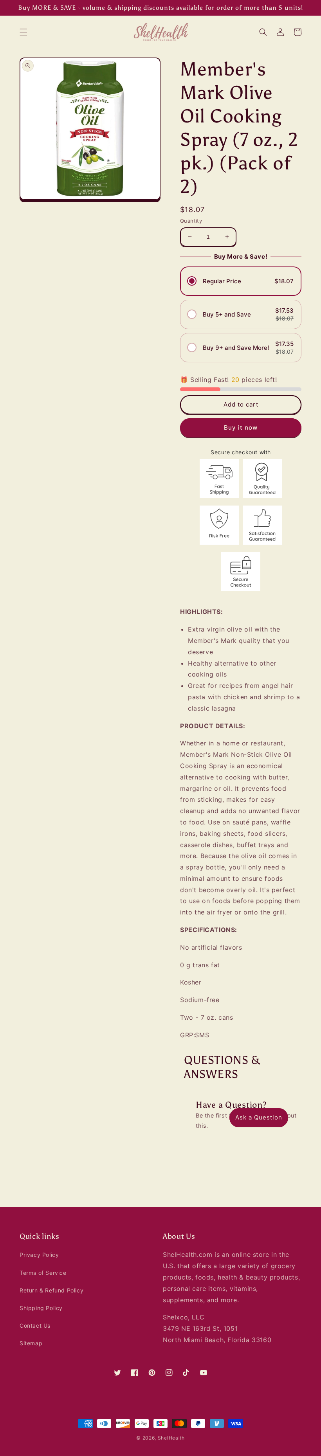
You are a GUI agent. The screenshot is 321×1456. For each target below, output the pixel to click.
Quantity (191, 221)
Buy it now (241, 427)
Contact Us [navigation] (35, 1325)
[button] (23, 32)
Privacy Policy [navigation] (39, 1254)
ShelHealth (171, 1438)
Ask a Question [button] (258, 1117)
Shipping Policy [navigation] (41, 1308)
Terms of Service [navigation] (43, 1272)
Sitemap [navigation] (31, 1343)
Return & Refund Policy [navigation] (51, 1290)
